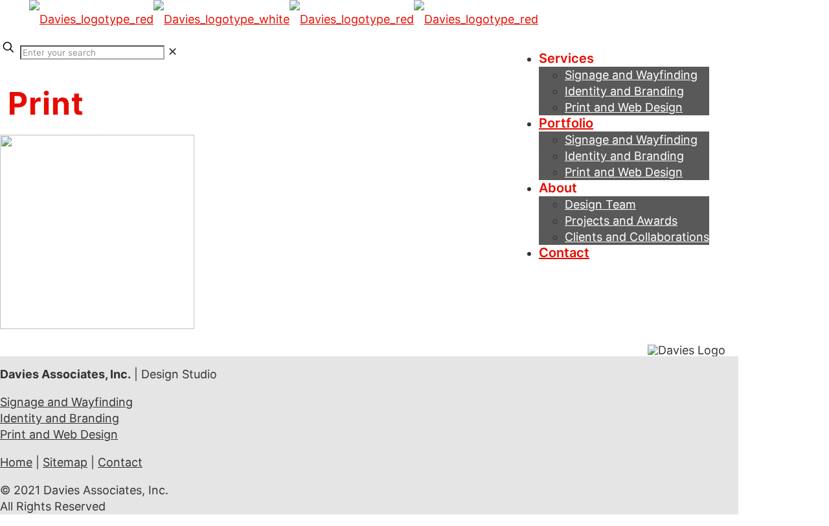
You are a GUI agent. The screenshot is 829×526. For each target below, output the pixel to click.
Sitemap (65, 462)
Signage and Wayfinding (66, 402)
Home (16, 462)
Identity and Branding (59, 418)
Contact (120, 462)
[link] (172, 51)
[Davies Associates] (283, 19)
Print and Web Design (59, 434)
